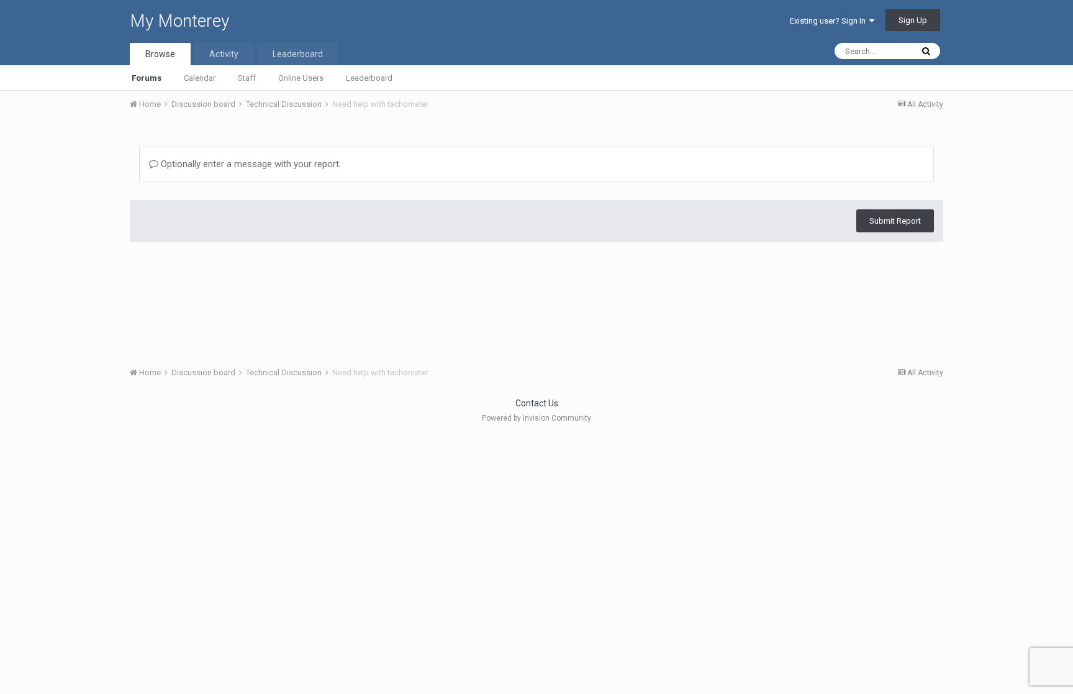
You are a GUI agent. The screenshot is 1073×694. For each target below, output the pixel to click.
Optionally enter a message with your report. (249, 164)
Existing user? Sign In (829, 20)
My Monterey (179, 21)
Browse (160, 54)
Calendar (199, 78)
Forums (146, 78)
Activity (223, 54)
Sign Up (913, 20)
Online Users (301, 78)
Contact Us (536, 403)
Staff (247, 78)
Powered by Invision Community (536, 418)
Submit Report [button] (895, 221)
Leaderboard (369, 78)
